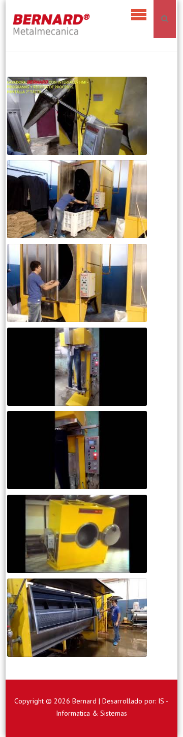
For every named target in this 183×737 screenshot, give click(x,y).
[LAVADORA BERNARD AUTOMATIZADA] (77, 116)
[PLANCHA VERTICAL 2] (77, 450)
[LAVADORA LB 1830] (77, 618)
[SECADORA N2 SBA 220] (77, 199)
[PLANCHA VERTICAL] (77, 367)
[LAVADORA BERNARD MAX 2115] (77, 534)
